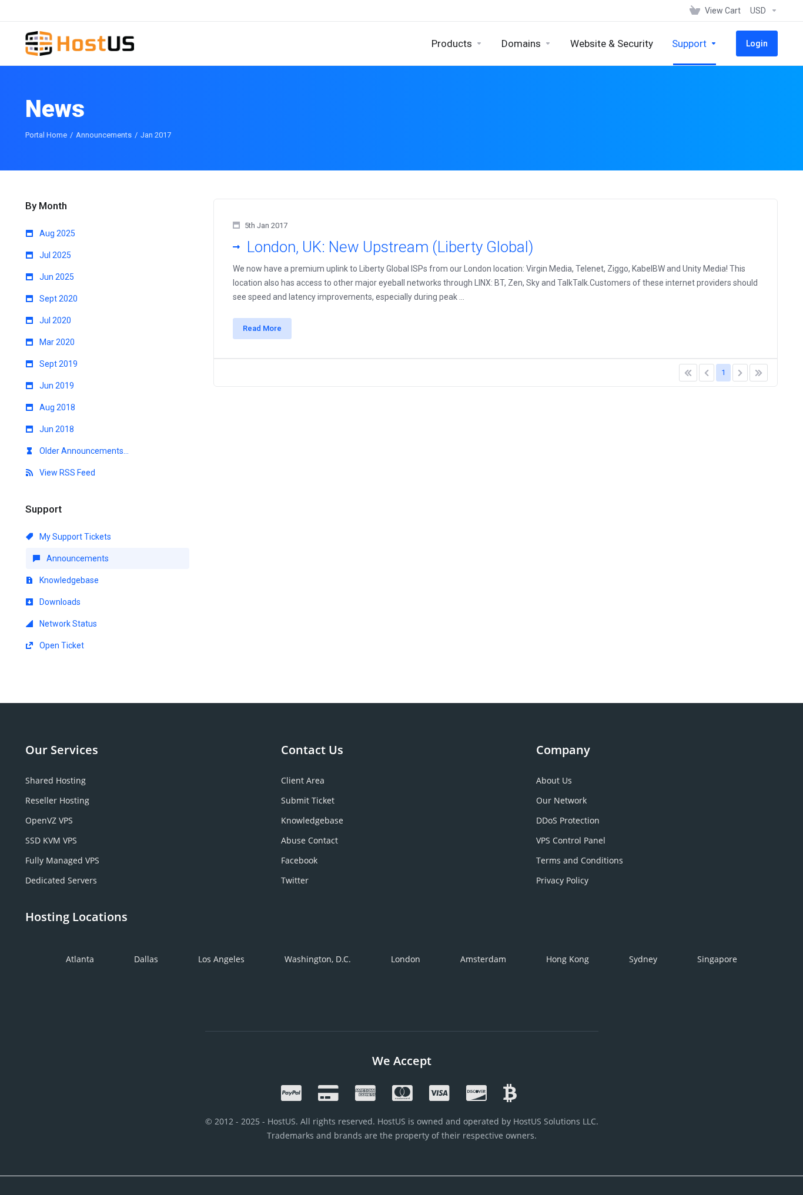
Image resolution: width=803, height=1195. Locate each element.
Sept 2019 (58, 364)
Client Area (302, 780)
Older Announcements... (83, 451)
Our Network (561, 800)
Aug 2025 (56, 233)
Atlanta (80, 959)
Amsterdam (483, 959)
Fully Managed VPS (62, 860)
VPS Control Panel (570, 840)
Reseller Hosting (57, 800)
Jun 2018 (56, 429)
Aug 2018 (56, 407)
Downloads (59, 602)
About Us (554, 780)
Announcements (104, 134)
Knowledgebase (68, 580)
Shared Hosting (55, 780)
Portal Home (46, 134)
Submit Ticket (307, 800)
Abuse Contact (309, 840)
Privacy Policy (562, 880)
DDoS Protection (568, 820)
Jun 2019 (56, 385)
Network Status (67, 623)
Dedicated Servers (61, 880)
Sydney (643, 959)
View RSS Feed (66, 472)
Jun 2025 (56, 277)
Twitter (295, 880)
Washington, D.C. (318, 959)
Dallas (146, 959)
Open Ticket (61, 645)
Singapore (717, 959)
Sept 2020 (58, 298)
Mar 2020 (56, 342)
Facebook (299, 860)
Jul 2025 (54, 255)
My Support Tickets (74, 536)
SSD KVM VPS (51, 840)
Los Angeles (221, 959)
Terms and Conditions (579, 860)
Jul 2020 (54, 320)
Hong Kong (567, 959)
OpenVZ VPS (49, 820)
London (405, 959)
